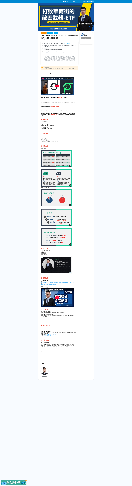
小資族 (62, 51)
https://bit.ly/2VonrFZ (47, 350)
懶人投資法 (53, 51)
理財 (49, 51)
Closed (86, 38)
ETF (58, 51)
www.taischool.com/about (51, 351)
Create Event (91, 1)
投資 (45, 51)
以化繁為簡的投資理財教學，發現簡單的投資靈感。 (53, 49)
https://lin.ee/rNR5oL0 (47, 335)
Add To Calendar (67, 43)
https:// (45, 351)
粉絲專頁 (49, 346)
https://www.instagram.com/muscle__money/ (48, 284)
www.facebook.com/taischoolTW (50, 334)
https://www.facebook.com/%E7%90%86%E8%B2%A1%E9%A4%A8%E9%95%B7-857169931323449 (57, 282)
